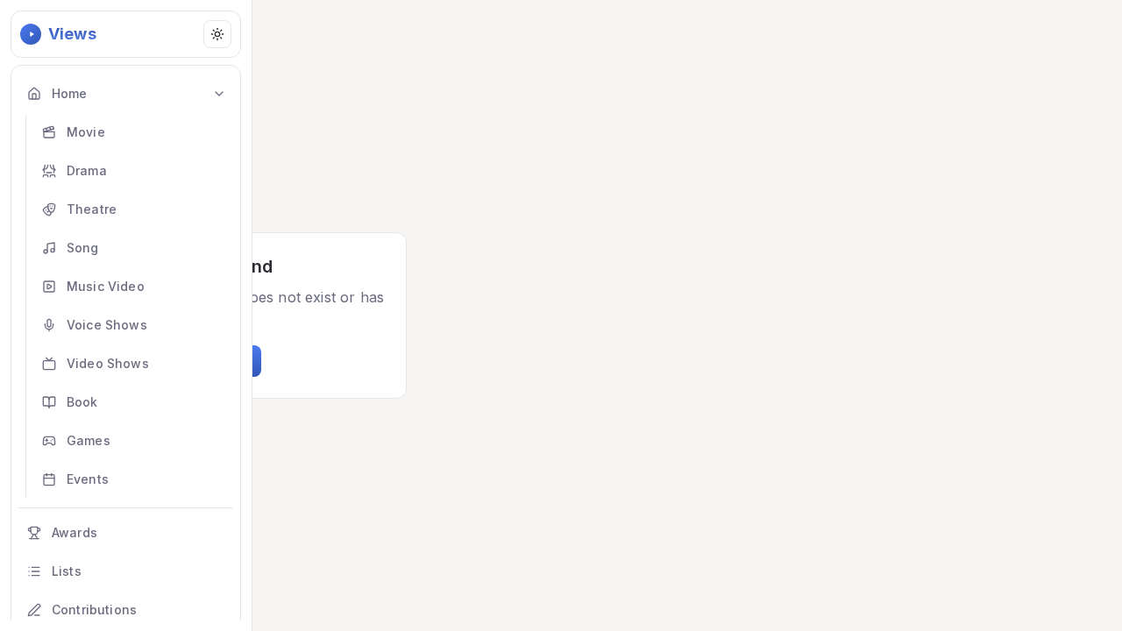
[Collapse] (219, 94)
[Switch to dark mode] (217, 34)
